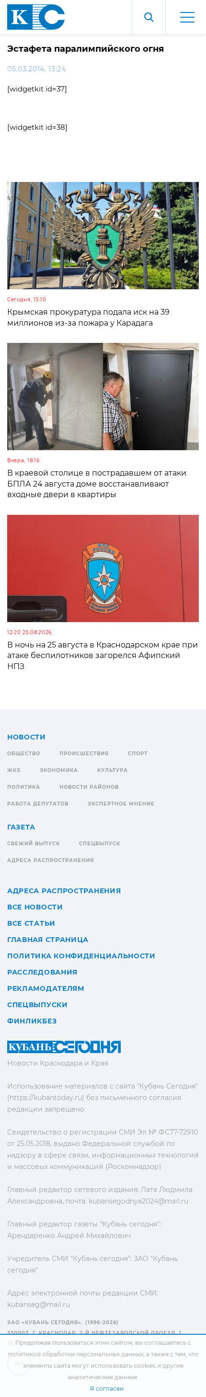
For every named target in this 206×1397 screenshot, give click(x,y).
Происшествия (84, 753)
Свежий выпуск (33, 843)
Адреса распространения (50, 860)
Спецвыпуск (99, 843)
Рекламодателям (45, 988)
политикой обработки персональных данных (75, 1354)
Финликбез (32, 1021)
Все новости (35, 907)
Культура (112, 770)
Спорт (138, 753)
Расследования (42, 972)
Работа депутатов (38, 804)
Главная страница (48, 939)
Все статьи (31, 923)
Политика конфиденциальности (81, 956)
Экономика (59, 770)
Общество (23, 753)
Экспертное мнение (121, 804)
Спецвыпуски (37, 1004)
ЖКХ (14, 770)
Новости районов (89, 787)
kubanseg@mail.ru (38, 1304)
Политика (23, 787)
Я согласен (107, 1388)
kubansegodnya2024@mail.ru (138, 1201)
